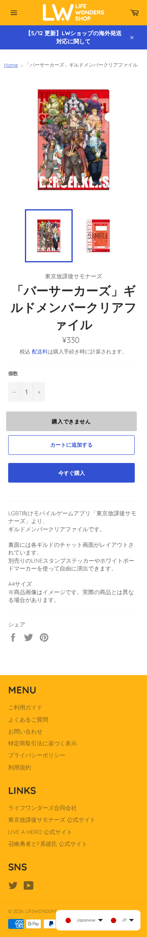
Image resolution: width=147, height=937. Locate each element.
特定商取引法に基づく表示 (42, 743)
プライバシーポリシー (36, 755)
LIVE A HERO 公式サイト (40, 832)
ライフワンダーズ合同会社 (42, 808)
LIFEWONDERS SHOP (47, 911)
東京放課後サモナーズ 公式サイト (52, 819)
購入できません (71, 421)
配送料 (40, 351)
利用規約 (19, 767)
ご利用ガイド (25, 707)
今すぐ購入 (71, 473)
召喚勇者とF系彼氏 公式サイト (47, 844)
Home (11, 65)
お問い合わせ (25, 731)
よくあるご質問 (28, 719)
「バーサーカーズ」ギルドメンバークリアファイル (81, 65)
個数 (13, 373)
